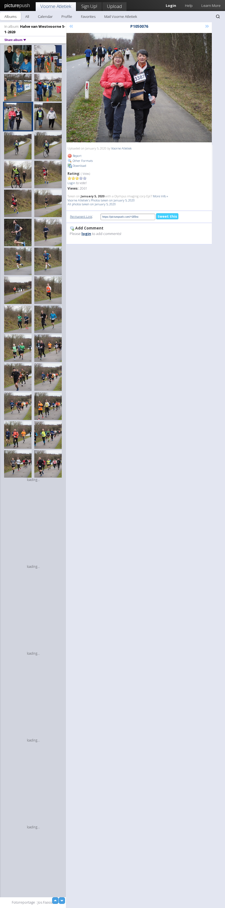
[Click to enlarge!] (139, 87)
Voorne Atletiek (55, 6)
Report (76, 156)
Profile (66, 16)
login (86, 233)
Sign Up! (89, 6)
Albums (10, 16)
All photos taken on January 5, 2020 (92, 204)
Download (79, 166)
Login (71, 183)
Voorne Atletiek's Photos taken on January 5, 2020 (101, 200)
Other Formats (82, 161)
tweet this (167, 216)
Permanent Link (81, 216)
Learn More (211, 5)
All (27, 16)
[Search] (217, 16)
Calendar (45, 16)
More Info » (160, 196)
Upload (114, 6)
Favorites (88, 16)
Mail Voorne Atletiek (120, 16)
